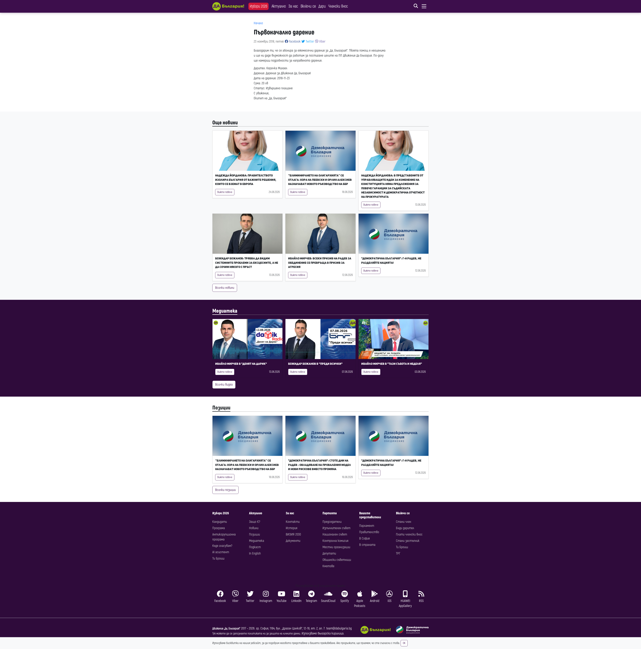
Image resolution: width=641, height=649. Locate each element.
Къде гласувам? (222, 546)
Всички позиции (225, 490)
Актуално (279, 6)
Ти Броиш (218, 558)
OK (404, 643)
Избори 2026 (258, 6)
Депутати (329, 553)
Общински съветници (337, 560)
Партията (330, 513)
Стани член (403, 522)
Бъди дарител (405, 528)
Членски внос (338, 6)
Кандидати (219, 522)
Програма (218, 528)
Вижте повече (224, 192)
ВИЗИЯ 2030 (293, 534)
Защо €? (254, 522)
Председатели (332, 522)
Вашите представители (370, 515)
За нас (293, 6)
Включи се (308, 6)
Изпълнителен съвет (336, 528)
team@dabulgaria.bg (339, 628)
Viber (322, 41)
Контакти (293, 522)
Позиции (221, 407)
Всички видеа (224, 384)
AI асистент (220, 552)
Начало (258, 23)
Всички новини (224, 288)
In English (255, 553)
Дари (322, 6)
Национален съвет (335, 534)
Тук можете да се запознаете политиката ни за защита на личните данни (256, 633)
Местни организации (336, 547)
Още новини (225, 122)
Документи (293, 541)
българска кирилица (331, 633)
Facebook (294, 41)
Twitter (309, 41)
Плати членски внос (409, 534)
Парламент (366, 526)
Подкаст (255, 547)
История (291, 528)
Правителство (369, 532)
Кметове (328, 566)
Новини (253, 528)
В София (364, 538)
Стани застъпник (407, 541)
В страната (367, 545)
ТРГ (398, 553)
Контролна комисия (335, 541)
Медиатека (224, 311)
